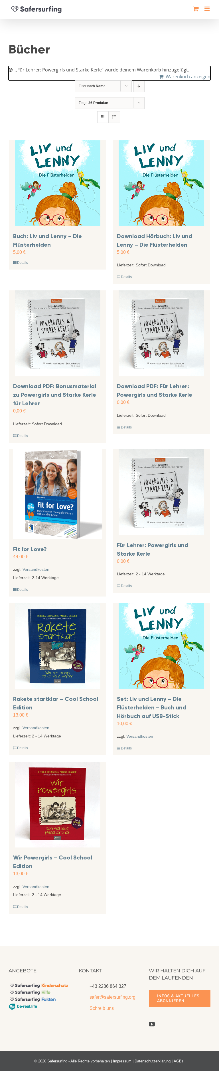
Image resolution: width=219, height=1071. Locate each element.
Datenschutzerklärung (153, 1061)
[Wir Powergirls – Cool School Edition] (57, 804)
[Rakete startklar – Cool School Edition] (57, 646)
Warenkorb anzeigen (188, 76)
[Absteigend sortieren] (139, 86)
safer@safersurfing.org (112, 997)
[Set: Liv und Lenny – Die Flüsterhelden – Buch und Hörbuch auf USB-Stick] (161, 646)
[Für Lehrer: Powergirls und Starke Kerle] (161, 492)
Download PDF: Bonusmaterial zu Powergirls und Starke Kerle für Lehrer (54, 395)
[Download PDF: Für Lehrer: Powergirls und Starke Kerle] (161, 333)
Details (22, 263)
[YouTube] (152, 1024)
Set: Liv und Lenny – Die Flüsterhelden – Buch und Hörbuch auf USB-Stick (151, 707)
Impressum (122, 1061)
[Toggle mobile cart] (196, 9)
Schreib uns (102, 1008)
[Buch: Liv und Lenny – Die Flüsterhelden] (57, 183)
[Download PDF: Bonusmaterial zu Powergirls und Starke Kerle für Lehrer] (57, 333)
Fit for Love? (30, 549)
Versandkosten (36, 569)
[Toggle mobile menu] (207, 9)
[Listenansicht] (114, 117)
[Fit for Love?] (57, 494)
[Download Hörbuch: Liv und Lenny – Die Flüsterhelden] (161, 183)
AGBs (179, 1061)
